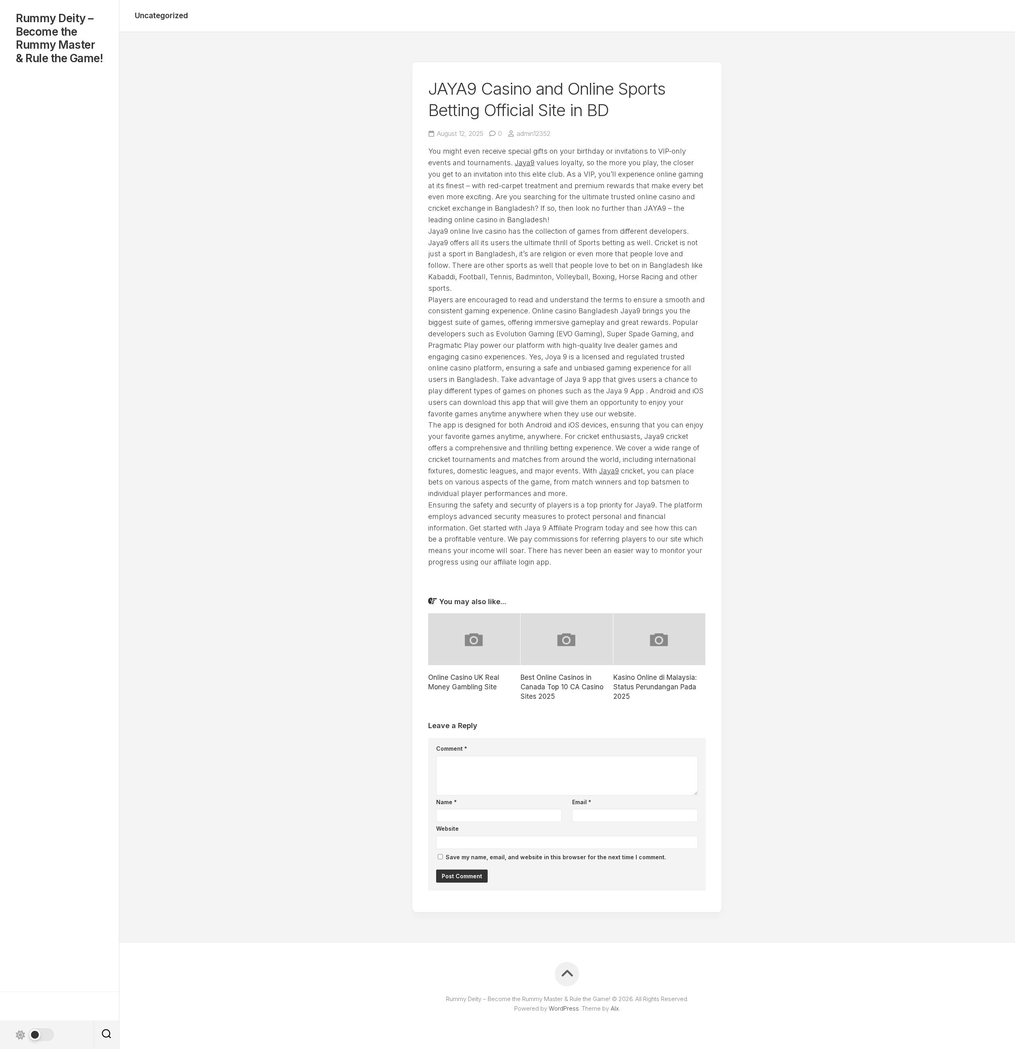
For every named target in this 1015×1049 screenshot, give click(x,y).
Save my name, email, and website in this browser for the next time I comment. (556, 857)
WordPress (564, 1008)
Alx (615, 1008)
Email (581, 802)
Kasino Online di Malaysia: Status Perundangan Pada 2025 (655, 686)
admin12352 (533, 133)
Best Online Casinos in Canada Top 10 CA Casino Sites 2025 (562, 686)
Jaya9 (524, 162)
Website (447, 828)
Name (446, 802)
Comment (451, 748)
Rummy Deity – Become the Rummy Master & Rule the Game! (59, 38)
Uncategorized (161, 15)
